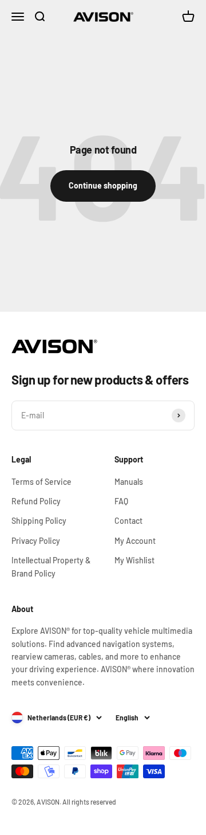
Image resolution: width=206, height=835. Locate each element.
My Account (135, 541)
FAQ (121, 501)
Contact (128, 521)
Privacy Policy (35, 541)
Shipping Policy (38, 521)
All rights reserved (89, 802)
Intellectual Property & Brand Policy (50, 566)
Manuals (128, 482)
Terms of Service (41, 482)
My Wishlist (134, 560)
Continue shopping (103, 185)
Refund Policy (36, 501)
